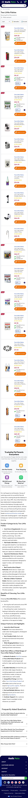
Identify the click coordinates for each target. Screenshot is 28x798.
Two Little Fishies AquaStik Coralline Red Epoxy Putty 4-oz (20, 52)
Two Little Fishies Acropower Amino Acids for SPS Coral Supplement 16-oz (19, 429)
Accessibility (23, 790)
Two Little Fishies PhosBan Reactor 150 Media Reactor (20, 195)
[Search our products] (24, 5)
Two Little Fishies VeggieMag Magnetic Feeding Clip (20, 159)
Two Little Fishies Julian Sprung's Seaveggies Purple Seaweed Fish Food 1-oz (20, 296)
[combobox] (14, 5)
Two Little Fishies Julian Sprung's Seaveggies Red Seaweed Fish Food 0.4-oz (19, 318)
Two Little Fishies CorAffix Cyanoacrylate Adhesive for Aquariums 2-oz (18, 177)
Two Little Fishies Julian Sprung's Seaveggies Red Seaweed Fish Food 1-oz (20, 271)
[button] (3, 2)
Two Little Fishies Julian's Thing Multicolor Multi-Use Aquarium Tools (19, 231)
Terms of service (8, 793)
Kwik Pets (19, 656)
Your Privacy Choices (16, 796)
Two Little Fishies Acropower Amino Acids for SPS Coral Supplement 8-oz (19, 403)
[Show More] (24, 83)
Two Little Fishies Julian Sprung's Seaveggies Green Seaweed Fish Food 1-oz (20, 97)
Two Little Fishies (19, 28)
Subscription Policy (20, 793)
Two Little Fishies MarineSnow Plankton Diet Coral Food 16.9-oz (20, 383)
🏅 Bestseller (15, 21)
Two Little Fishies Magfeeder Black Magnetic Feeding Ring (19, 213)
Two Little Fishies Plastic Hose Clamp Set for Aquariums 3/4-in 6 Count (19, 344)
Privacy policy (14, 790)
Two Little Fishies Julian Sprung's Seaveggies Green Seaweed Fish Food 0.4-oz (19, 70)
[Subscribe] (25, 778)
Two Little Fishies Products (14, 681)
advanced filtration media (13, 513)
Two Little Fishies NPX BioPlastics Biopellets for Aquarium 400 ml (20, 30)
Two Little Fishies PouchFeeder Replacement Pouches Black (20, 141)
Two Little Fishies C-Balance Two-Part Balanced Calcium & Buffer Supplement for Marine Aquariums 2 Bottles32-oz (20, 362)
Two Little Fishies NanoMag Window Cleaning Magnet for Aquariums (19, 123)
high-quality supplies (13, 685)
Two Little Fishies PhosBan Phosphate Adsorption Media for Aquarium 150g (20, 249)
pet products (11, 694)
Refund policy (5, 790)
